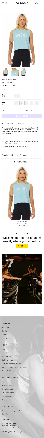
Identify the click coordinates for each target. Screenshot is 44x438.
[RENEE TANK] (22, 193)
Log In (4, 382)
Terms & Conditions (8, 353)
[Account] (36, 3)
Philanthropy (6, 338)
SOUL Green (6, 327)
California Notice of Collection (12, 364)
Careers (4, 335)
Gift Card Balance (8, 396)
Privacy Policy (6, 356)
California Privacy (7, 360)
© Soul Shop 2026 (7, 432)
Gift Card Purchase (8, 393)
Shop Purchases (7, 385)
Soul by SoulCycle (7, 82)
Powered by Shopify (20, 432)
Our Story (5, 331)
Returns (4, 400)
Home (3, 79)
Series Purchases (8, 389)
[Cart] (41, 3)
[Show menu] (2, 3)
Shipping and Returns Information (14, 155)
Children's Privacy (8, 371)
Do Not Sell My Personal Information (14, 367)
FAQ (3, 349)
